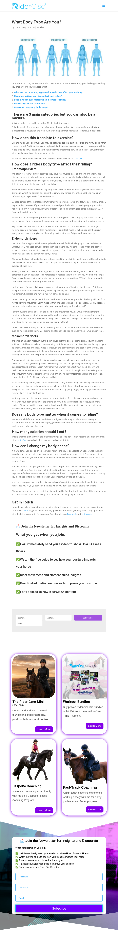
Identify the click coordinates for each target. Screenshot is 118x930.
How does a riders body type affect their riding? (38, 96)
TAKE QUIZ (78, 158)
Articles (40, 27)
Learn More (44, 729)
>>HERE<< (21, 440)
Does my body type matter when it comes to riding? (40, 99)
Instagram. (86, 514)
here (26, 510)
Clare (17, 27)
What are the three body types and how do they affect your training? (48, 92)
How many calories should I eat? (30, 103)
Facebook (71, 514)
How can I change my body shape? (31, 107)
